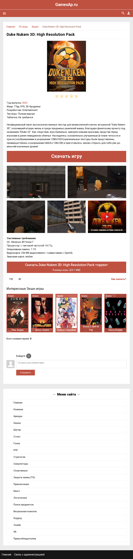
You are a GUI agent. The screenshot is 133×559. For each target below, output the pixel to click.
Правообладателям (24, 538)
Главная (17, 402)
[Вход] (28, 356)
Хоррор (17, 518)
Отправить (25, 372)
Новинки (18, 409)
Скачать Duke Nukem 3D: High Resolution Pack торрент (66, 267)
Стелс (16, 436)
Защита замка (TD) (24, 477)
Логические (20, 498)
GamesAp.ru (66, 4)
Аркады (17, 416)
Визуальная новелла (25, 511)
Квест (16, 491)
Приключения (21, 484)
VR (14, 532)
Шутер (17, 430)
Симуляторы (20, 464)
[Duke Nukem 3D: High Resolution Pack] (66, 67)
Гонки (16, 443)
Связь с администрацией (29, 554)
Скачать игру (66, 156)
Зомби (17, 525)
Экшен (17, 423)
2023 (24, 102)
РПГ (15, 450)
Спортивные (20, 470)
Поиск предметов (23, 504)
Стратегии (19, 457)
